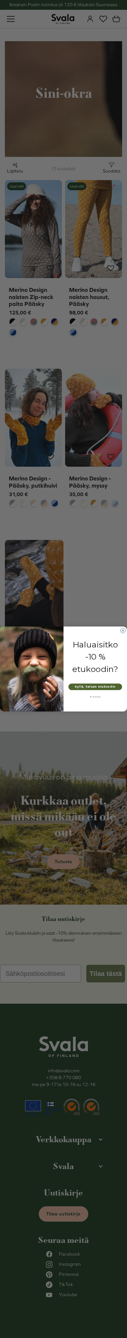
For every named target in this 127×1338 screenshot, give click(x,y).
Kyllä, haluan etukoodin (95, 686)
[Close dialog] (122, 630)
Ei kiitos (95, 696)
